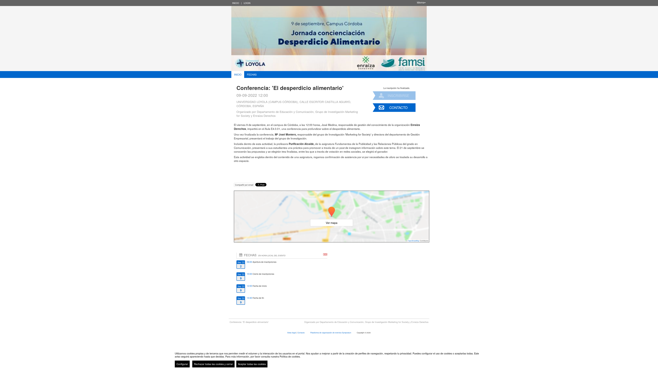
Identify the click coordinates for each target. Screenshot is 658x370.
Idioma (420, 2)
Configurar (182, 364)
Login (247, 3)
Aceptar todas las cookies (252, 364)
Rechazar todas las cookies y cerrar (213, 364)
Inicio (235, 3)
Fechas (252, 74)
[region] (329, 358)
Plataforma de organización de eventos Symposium (331, 332)
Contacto (398, 107)
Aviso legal (291, 332)
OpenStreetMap (413, 241)
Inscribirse (398, 95)
